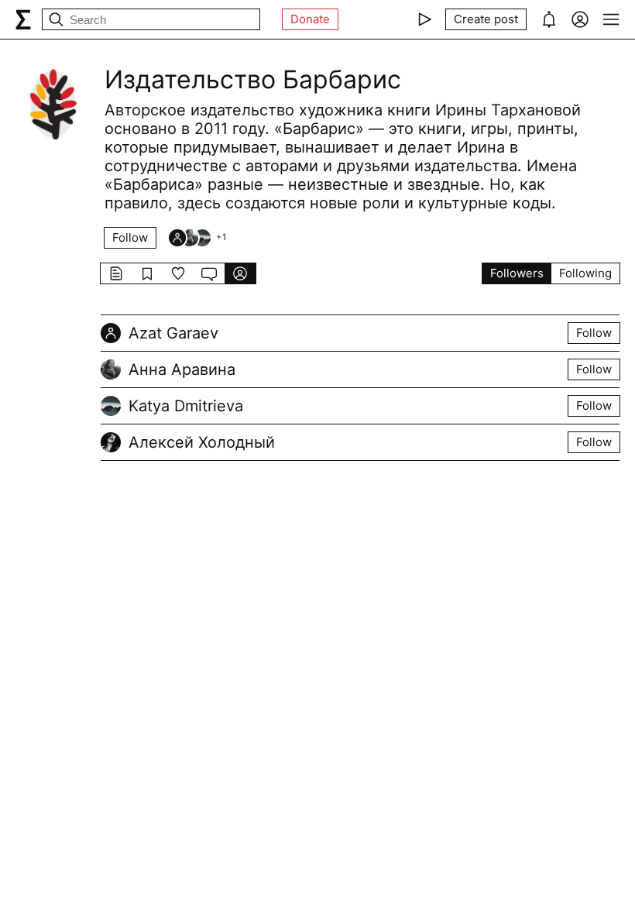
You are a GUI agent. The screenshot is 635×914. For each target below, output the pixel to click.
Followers (517, 273)
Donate (310, 19)
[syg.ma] (23, 19)
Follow (130, 237)
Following (585, 273)
